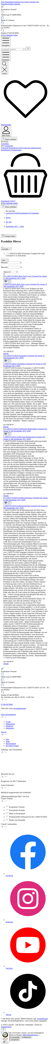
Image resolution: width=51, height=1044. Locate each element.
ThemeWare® (6, 1027)
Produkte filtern (10, 236)
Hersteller (5, 249)
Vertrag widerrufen (8, 712)
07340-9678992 (7, 704)
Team (8, 741)
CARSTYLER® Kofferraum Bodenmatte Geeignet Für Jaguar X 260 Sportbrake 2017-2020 (24, 438)
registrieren (9, 146)
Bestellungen (6, 150)
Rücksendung (11, 744)
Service (4, 732)
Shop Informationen (8, 715)
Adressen (26, 148)
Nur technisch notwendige (11, 1037)
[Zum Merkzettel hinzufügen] (7, 281)
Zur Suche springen (28, 2)
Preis (4, 260)
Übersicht (5, 148)
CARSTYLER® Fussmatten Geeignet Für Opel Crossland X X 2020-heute (25, 255)
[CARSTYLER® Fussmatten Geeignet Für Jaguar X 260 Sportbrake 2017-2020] (25, 358)
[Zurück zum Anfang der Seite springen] (3, 1030)
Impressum (10, 728)
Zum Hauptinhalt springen (11, 2)
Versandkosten (42, 1019)
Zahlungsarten (35, 148)
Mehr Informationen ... (31, 1035)
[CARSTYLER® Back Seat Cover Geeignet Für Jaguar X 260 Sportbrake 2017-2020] (25, 278)
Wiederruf (9, 726)
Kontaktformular (20, 708)
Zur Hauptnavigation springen (20, 3)
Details (6, 354)
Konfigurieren (26, 1037)
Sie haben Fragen (12, 746)
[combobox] (12, 49)
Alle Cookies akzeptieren (10, 1040)
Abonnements (16, 150)
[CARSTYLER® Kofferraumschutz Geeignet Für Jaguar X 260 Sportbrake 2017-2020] (25, 500)
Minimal (11, 263)
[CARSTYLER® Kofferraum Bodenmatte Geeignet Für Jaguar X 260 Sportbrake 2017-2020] (25, 431)
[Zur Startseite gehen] (9, 35)
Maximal (11, 267)
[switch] (5, 1041)
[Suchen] (24, 49)
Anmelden (5, 144)
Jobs (7, 739)
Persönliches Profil (16, 148)
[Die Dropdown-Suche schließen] (28, 49)
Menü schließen (10, 139)
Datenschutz (10, 724)
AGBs (8, 722)
